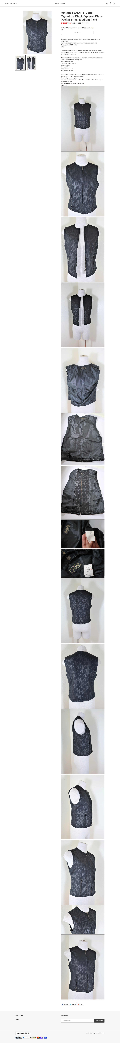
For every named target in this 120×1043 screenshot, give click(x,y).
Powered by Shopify (100, 1033)
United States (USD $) (23, 1033)
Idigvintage (10, 3)
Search (17, 1019)
